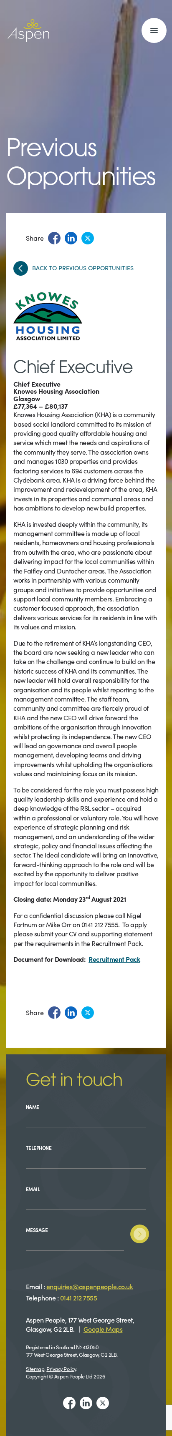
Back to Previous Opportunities (83, 268)
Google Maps (103, 1328)
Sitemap (35, 1368)
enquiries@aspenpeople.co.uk (89, 1286)
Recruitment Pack (114, 958)
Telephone (39, 1147)
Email (33, 1188)
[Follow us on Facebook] (69, 1403)
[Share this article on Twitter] (87, 238)
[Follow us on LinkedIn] (86, 1403)
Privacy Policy (61, 1368)
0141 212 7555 (78, 1297)
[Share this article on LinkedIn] (71, 238)
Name (32, 1106)
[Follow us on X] (102, 1403)
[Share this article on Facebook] (54, 238)
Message (37, 1229)
